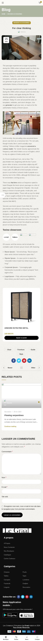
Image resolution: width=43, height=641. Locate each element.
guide (33, 349)
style (21, 354)
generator (9, 105)
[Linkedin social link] (29, 360)
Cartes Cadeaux (9, 558)
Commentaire (7, 452)
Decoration (7, 412)
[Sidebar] (3, 195)
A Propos (7, 543)
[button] (21, 338)
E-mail (4, 487)
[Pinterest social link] (24, 360)
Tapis (24, 576)
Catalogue (7, 555)
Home (3, 14)
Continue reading (10, 426)
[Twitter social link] (19, 360)
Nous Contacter (9, 547)
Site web (5, 497)
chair (9, 349)
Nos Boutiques (9, 551)
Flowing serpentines (14, 415)
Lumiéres (26, 580)
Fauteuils (7, 583)
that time (14, 183)
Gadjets (25, 583)
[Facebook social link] (13, 360)
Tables (6, 576)
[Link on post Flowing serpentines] (21, 395)
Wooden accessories (14, 14)
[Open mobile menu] (3, 3)
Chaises (6, 572)
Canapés (7, 580)
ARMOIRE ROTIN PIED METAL (16, 328)
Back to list (21, 367)
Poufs (25, 572)
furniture (21, 349)
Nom (4, 477)
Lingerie (6, 587)
